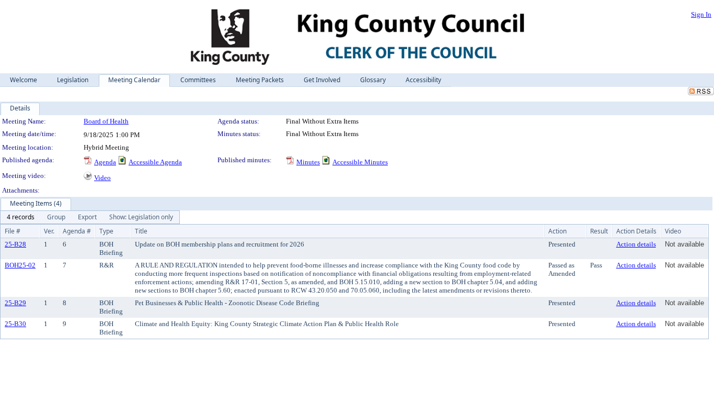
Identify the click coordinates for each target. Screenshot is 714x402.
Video (102, 178)
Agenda (105, 162)
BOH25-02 (20, 265)
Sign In (701, 14)
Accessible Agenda (155, 162)
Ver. (49, 231)
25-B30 (15, 324)
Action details (636, 244)
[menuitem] (21, 217)
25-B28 (15, 244)
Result (599, 231)
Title (141, 231)
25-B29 (15, 303)
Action (557, 231)
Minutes (308, 162)
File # (12, 231)
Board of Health (106, 121)
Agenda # (77, 231)
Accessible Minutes (360, 162)
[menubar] (90, 217)
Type (106, 231)
